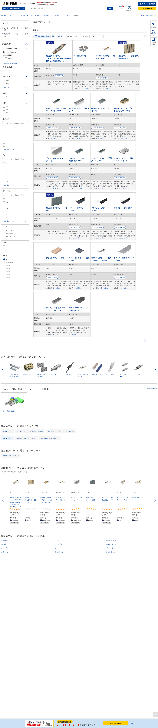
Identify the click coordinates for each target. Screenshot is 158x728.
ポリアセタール (111, 544)
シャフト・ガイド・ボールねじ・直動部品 (27, 16)
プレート (8, 97)
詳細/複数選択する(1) (10, 63)
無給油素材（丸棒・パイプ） (50, 438)
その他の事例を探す (151, 389)
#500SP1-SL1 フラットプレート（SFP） (106, 57)
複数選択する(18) (9, 221)
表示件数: (70, 36)
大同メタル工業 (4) (11, 236)
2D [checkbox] (7, 246)
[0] (120, 7)
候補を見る (7, 87)
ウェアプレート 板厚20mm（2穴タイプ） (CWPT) (56, 309)
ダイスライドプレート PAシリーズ (79, 109)
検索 (110, 8)
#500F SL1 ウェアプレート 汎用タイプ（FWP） (78, 159)
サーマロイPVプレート (81, 56)
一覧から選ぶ (59, 36)
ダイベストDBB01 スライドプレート (124, 259)
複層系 (8, 113)
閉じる (132, 723)
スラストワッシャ (59, 552)
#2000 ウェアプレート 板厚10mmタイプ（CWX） (56, 109)
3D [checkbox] (7, 249)
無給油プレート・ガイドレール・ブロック (57, 16)
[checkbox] (16, 58)
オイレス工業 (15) (11, 233)
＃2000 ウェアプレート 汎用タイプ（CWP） (101, 159)
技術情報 (153, 27)
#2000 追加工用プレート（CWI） (100, 109)
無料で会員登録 (115, 723)
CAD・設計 (153, 34)
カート (120, 10)
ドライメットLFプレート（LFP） (100, 209)
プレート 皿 (110, 548)
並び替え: (86, 36)
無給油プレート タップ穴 (11, 455)
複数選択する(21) (9, 185)
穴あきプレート (6, 548)
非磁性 (8, 80)
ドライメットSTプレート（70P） (78, 209)
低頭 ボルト (4, 540)
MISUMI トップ (6, 16)
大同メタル (4, 552)
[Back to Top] (155, 714)
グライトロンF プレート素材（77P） (79, 259)
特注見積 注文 (153, 43)
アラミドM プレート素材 (55, 258)
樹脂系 (8, 109)
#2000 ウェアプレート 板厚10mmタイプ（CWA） (101, 259)
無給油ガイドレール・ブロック (26, 438)
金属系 (8, 106)
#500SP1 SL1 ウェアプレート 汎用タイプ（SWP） (124, 109)
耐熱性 (8, 83)
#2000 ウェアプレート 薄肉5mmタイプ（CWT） (123, 159)
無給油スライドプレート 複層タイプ (56, 209)
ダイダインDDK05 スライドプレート (56, 159)
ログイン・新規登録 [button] (148, 4)
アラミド (56, 540)
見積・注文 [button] (148, 8)
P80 (55, 548)
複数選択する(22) (9, 149)
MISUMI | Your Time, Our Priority (12, 2)
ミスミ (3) (9, 230)
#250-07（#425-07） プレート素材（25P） (79, 309)
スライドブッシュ (59, 544)
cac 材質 (4, 544)
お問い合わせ (129, 10)
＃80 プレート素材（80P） (123, 208)
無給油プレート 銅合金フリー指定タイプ (128, 57)
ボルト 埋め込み (111, 540)
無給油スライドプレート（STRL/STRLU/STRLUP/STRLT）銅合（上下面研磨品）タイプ (59, 58)
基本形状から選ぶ (43, 36)
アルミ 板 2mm (111, 552)
